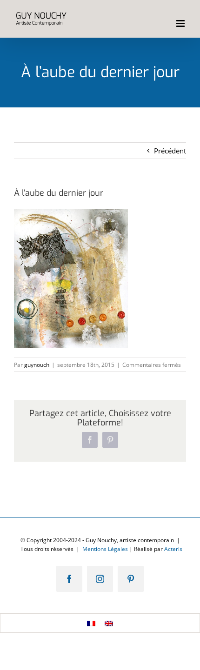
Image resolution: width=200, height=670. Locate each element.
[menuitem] (91, 623)
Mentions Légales (105, 549)
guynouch (36, 365)
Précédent (170, 150)
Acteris (173, 549)
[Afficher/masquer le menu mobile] (181, 23)
